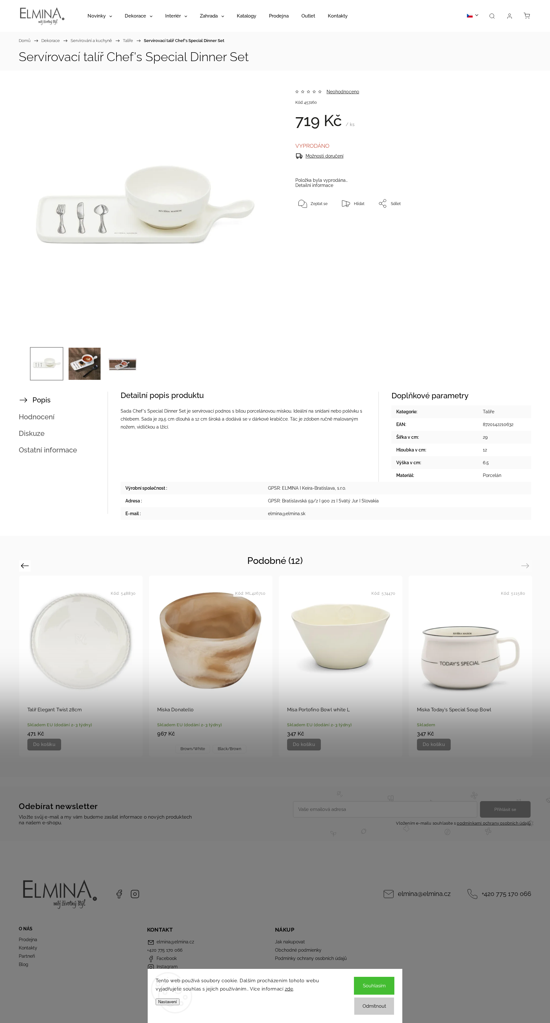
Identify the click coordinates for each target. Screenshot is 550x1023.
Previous (25, 565)
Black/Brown (229, 749)
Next (526, 565)
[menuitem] (100, 16)
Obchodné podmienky (298, 950)
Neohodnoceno (343, 91)
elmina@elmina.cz (424, 894)
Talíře (488, 411)
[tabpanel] (81, 666)
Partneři (27, 956)
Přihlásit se (505, 809)
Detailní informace (314, 185)
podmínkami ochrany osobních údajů (494, 823)
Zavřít (500, 224)
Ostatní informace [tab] (48, 450)
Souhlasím (374, 986)
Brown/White (192, 749)
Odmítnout (374, 1006)
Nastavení (167, 1001)
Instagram (135, 894)
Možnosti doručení (324, 156)
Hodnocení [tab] (36, 417)
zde (289, 989)
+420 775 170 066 (506, 894)
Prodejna (28, 939)
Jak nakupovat (290, 941)
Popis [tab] (41, 400)
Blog (23, 964)
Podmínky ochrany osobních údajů (311, 958)
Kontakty (28, 947)
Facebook (119, 894)
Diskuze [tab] (32, 433)
